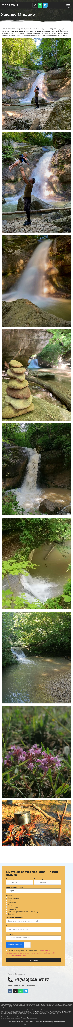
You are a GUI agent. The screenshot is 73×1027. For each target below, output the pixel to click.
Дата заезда (11, 879)
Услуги (9, 895)
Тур (9, 900)
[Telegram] (45, 5)
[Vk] (10, 991)
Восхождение (13, 898)
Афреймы (12, 909)
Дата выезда (39, 879)
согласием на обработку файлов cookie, (40, 953)
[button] (68, 5)
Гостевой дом (13, 907)
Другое (11, 914)
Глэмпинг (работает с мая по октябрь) (23, 912)
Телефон (9, 934)
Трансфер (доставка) (14, 917)
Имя (8, 926)
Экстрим (11, 905)
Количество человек (14, 887)
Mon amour (10, 5)
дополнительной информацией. (19, 955)
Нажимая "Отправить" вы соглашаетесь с (31, 953)
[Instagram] (34, 5)
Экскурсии (12, 903)
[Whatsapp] (40, 5)
